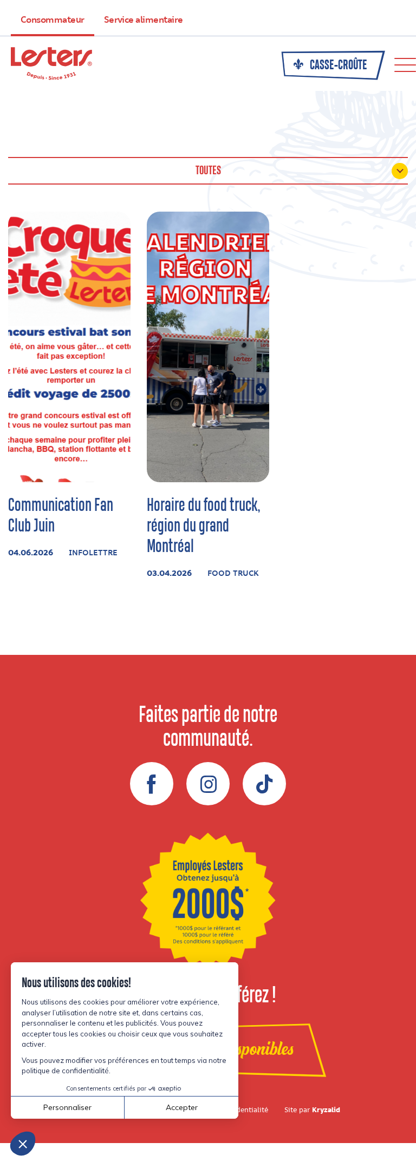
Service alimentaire (143, 20)
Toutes (208, 170)
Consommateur (52, 20)
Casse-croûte (337, 65)
